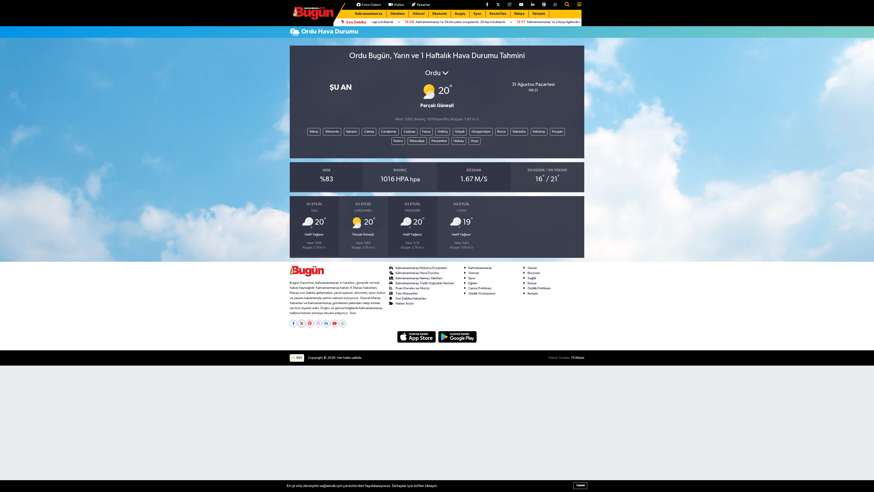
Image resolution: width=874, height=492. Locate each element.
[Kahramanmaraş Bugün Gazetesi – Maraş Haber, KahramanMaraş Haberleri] (312, 13)
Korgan (557, 131)
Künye (519, 13)
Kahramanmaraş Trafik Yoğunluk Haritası (425, 283)
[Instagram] (318, 323)
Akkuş (313, 131)
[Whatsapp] (342, 323)
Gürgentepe (481, 131)
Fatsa (426, 131)
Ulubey (459, 141)
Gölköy (442, 131)
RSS (299, 357)
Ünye (474, 141)
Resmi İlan (498, 13)
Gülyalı (460, 131)
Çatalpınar (388, 131)
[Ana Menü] (577, 5)
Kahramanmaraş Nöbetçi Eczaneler (421, 268)
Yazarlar (423, 5)
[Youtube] (334, 323)
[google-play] (457, 337)
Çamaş (369, 131)
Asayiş (460, 13)
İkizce (501, 131)
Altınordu (332, 131)
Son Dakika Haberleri (411, 298)
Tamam (580, 485)
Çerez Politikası (479, 288)
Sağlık (532, 278)
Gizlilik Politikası (539, 288)
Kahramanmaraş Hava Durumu (417, 273)
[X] (301, 323)
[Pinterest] (310, 323)
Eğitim (472, 283)
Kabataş (539, 131)
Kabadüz (519, 131)
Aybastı (351, 131)
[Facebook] (293, 323)
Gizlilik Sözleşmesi (481, 293)
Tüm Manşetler (407, 293)
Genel (532, 268)
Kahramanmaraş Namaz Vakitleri (419, 278)
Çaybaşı (409, 131)
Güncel (418, 13)
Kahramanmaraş (368, 13)
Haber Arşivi (405, 303)
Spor (477, 13)
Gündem (397, 13)
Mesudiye (417, 141)
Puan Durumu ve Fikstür (413, 288)
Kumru (398, 141)
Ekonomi (439, 13)
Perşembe (439, 141)
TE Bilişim (577, 357)
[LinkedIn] (326, 323)
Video (399, 5)
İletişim (539, 13)
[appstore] (416, 337)
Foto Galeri (371, 5)
